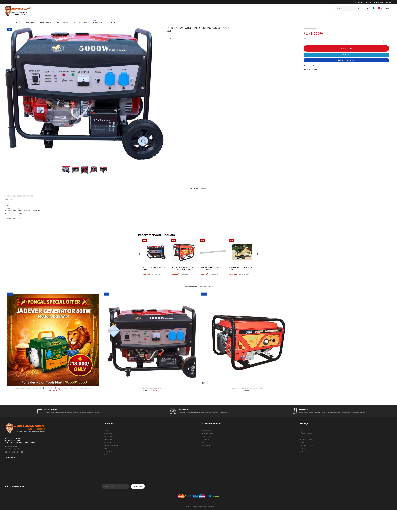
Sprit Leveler (304, 452)
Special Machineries (111, 446)
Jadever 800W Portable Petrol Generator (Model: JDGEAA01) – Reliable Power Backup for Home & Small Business (53, 388)
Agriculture (108, 439)
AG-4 (301, 430)
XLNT (169, 31)
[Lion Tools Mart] (17, 16)
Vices (302, 436)
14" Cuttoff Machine (306, 433)
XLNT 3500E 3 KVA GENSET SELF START (150, 388)
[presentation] (139, 254)
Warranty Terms (207, 433)
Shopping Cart (378, 2)
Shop (106, 430)
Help (106, 455)
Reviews (204, 188)
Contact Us (108, 452)
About (106, 449)
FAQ (203, 442)
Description (194, 188)
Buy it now (346, 55)
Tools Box (303, 449)
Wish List (368, 2)
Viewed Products (206, 287)
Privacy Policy (206, 446)
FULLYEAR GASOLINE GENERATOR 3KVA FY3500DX (247, 388)
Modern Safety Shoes (307, 439)
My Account (359, 2)
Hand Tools (108, 433)
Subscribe (138, 486)
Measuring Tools (109, 442)
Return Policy (206, 436)
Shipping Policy (207, 430)
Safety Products (109, 436)
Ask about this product (347, 60)
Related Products (190, 287)
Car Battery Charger (306, 446)
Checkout (389, 2)
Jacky (302, 442)
